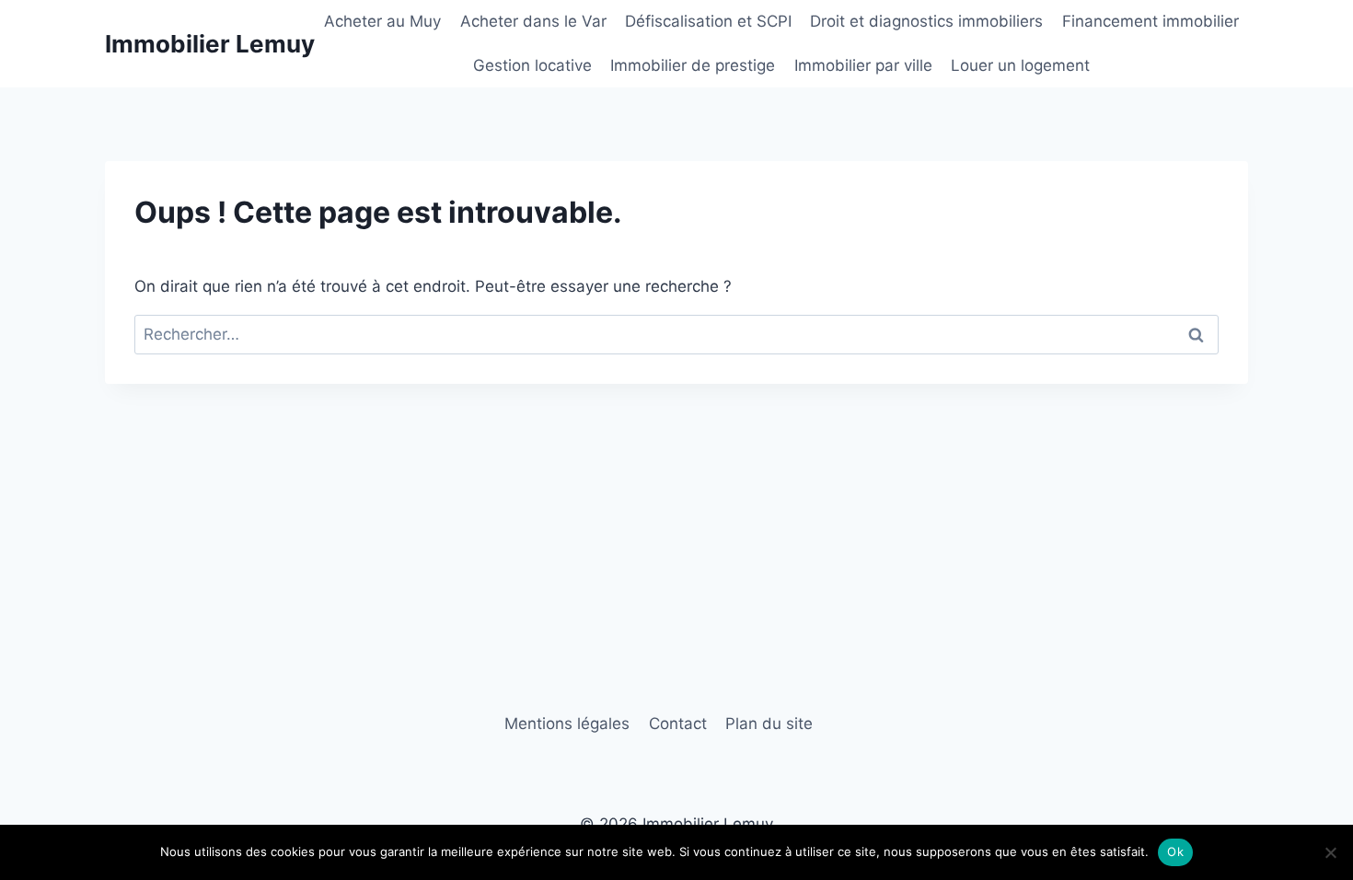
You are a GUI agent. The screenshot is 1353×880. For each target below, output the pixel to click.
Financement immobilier (1150, 21)
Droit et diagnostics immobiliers (926, 21)
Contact (678, 723)
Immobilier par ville (863, 65)
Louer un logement (1020, 65)
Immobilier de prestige (692, 65)
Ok (1175, 851)
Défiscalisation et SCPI (708, 21)
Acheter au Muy (382, 21)
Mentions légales (567, 723)
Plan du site (769, 723)
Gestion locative (532, 65)
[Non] (1330, 852)
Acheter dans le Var (533, 21)
